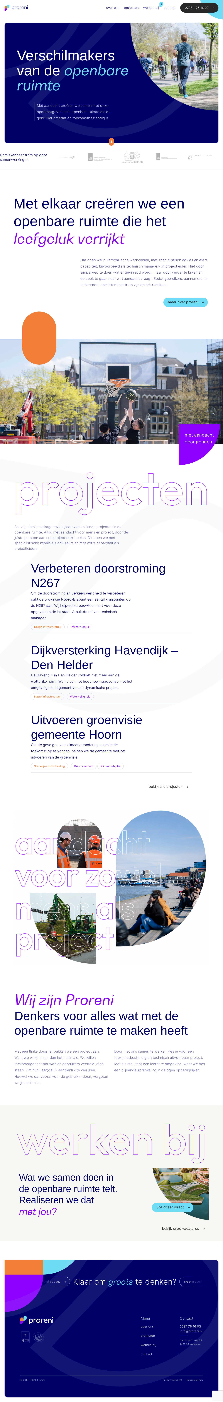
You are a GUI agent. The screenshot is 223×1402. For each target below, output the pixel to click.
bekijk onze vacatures (180, 1228)
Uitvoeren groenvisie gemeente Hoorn (86, 727)
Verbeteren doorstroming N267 (98, 576)
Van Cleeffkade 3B (191, 1340)
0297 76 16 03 (190, 1326)
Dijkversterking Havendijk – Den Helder (104, 657)
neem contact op (110, 1281)
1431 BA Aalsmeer (190, 1344)
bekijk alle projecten (165, 786)
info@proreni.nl (191, 1331)
